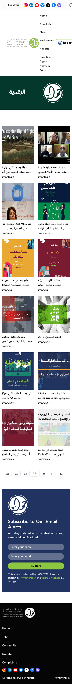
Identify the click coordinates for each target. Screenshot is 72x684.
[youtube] (37, 5)
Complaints (9, 663)
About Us (45, 24)
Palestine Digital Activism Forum (45, 63)
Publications (47, 41)
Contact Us (9, 645)
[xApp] (48, 5)
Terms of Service (51, 578)
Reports (44, 49)
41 (52, 474)
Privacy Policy (28, 578)
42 (61, 474)
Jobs (5, 637)
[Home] (23, 43)
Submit (36, 566)
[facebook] (54, 5)
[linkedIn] (31, 5)
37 (16, 474)
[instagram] (26, 5)
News (43, 32)
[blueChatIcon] (42, 5)
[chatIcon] (59, 5)
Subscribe (13, 5)
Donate (7, 654)
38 (25, 474)
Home (43, 16)
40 (43, 474)
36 (7, 474)
